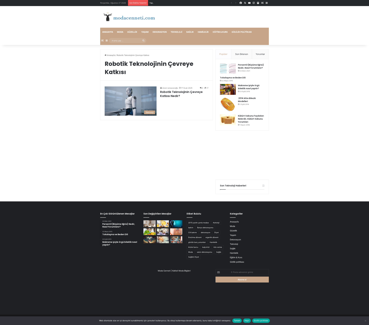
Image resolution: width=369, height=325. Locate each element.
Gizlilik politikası (242, 32)
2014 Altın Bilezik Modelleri (247, 100)
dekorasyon (205, 232)
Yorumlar (260, 54)
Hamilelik (203, 32)
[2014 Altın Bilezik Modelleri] (228, 104)
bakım (190, 227)
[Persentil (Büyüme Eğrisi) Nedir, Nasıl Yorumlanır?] (228, 68)
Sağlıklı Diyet (193, 257)
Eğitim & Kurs (220, 32)
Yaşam (145, 32)
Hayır (247, 320)
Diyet (216, 232)
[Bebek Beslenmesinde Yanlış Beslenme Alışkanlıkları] (176, 231)
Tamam (237, 320)
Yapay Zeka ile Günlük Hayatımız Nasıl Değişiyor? (171, 3)
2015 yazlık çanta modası (198, 223)
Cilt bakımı (192, 232)
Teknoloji (176, 32)
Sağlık (190, 32)
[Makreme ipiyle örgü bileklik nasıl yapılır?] (228, 89)
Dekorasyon (160, 32)
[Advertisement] (242, 155)
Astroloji (216, 223)
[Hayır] (365, 320)
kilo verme (218, 247)
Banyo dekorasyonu (205, 227)
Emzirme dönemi (195, 237)
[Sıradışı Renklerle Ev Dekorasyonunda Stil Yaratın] (176, 239)
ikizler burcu (193, 247)
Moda (120, 32)
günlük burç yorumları (197, 242)
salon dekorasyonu (204, 252)
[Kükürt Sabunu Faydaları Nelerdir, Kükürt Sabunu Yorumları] (228, 119)
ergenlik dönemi (212, 237)
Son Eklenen (241, 54)
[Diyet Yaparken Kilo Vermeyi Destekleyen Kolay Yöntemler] (149, 231)
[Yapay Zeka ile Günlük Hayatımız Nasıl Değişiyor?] (176, 223)
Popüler (223, 54)
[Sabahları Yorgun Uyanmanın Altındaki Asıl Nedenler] (163, 239)
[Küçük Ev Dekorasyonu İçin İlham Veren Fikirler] (149, 223)
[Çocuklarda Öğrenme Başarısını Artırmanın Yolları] (163, 231)
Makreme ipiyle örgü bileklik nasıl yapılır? (248, 87)
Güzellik (132, 32)
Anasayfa (107, 32)
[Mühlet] (128, 17)
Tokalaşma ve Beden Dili (233, 77)
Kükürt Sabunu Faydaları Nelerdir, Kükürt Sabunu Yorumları (251, 118)
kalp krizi (206, 247)
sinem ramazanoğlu (170, 88)
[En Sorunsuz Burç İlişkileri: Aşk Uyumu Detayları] (149, 239)
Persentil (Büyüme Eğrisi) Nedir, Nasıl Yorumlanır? (251, 66)
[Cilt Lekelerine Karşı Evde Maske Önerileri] (163, 223)
